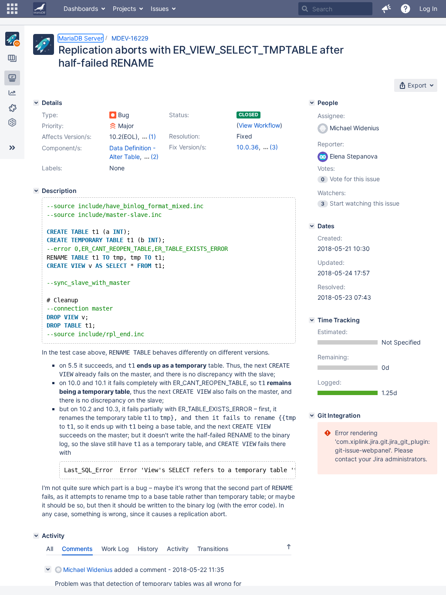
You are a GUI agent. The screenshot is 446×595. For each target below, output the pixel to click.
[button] (12, 8)
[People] (312, 103)
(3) (274, 147)
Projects (124, 8)
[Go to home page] (40, 8)
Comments (77, 548)
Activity (178, 548)
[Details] (36, 103)
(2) (155, 156)
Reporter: (331, 144)
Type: (50, 114)
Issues (160, 8)
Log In (428, 8)
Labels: (52, 168)
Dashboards (81, 8)
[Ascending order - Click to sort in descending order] (288, 546)
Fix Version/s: (187, 147)
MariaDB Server (80, 38)
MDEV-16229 (130, 38)
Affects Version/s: (66, 136)
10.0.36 (248, 147)
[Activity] (36, 536)
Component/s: (62, 148)
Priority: (53, 125)
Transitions (213, 548)
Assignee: (331, 115)
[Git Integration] (312, 415)
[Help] (405, 8)
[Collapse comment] (47, 569)
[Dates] (312, 226)
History (148, 548)
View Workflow (259, 125)
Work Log (115, 548)
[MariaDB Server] (12, 39)
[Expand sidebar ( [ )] (12, 147)
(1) (152, 136)
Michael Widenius (87, 569)
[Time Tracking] (312, 320)
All (49, 548)
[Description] (36, 191)
